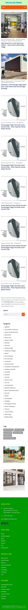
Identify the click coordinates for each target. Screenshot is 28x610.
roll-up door (7, 432)
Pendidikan (7, 401)
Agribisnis (7, 327)
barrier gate (7, 435)
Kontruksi (7, 377)
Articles (3, 543)
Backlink (3, 541)
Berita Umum (4, 558)
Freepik (24, 607)
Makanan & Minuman (10, 388)
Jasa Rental (8, 361)
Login (2, 538)
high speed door (8, 429)
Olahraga (3, 567)
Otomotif (7, 393)
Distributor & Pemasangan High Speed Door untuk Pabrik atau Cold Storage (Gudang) (13, 86)
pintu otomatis (19, 429)
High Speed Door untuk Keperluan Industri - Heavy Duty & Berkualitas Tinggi (12, 45)
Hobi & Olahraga (9, 356)
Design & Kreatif (9, 340)
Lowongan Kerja (9, 385)
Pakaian (7, 396)
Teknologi (3, 572)
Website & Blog (8, 417)
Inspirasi (3, 562)
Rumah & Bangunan (10, 406)
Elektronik (7, 345)
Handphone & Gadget (10, 351)
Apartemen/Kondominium (11, 332)
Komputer (7, 374)
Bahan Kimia (8, 335)
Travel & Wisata (9, 412)
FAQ (2, 545)
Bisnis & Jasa (8, 337)
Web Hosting (8, 414)
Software (7, 409)
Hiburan (7, 353)
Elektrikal (7, 343)
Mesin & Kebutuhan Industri (12, 390)
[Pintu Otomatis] (14, 480)
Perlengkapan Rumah (10, 404)
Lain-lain (7, 382)
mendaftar (8, 304)
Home (2, 534)
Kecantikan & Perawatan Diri (12, 366)
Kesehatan (7, 372)
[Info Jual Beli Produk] (14, 2)
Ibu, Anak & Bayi (9, 359)
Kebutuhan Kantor (9, 364)
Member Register (5, 536)
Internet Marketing (6, 565)
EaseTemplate (14, 607)
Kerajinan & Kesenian (10, 369)
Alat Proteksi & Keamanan (11, 329)
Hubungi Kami (4, 548)
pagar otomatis (18, 432)
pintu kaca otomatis (9, 438)
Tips (2, 574)
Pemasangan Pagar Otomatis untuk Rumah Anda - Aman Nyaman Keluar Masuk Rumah (13, 127)
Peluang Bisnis (8, 398)
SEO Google (4, 570)
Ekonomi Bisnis (5, 560)
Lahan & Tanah (8, 380)
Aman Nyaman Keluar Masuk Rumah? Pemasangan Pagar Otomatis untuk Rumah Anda (13, 207)
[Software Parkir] (14, 454)
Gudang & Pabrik (9, 348)
